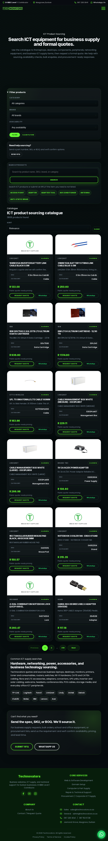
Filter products (17, 92)
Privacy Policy (38, 837)
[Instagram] (35, 793)
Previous (34, 648)
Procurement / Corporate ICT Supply (78, 796)
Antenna (85, 193)
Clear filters (28, 135)
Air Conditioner (68, 193)
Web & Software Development (78, 780)
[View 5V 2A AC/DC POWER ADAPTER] (78, 449)
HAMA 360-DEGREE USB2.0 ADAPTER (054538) (77, 605)
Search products (18, 165)
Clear (97, 229)
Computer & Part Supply (78, 788)
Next (74, 648)
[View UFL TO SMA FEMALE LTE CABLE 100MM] (30, 381)
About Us (29, 809)
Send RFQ (15, 154)
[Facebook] (23, 793)
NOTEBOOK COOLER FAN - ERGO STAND (78, 536)
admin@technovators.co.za (85, 814)
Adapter (32, 193)
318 (63, 648)
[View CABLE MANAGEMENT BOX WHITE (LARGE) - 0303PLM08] (30, 449)
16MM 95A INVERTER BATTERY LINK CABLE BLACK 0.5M (27, 264)
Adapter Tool (48, 193)
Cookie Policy (69, 837)
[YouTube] (29, 793)
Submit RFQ (22, 746)
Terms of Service (54, 837)
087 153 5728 (84, 818)
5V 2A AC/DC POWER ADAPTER (73, 467)
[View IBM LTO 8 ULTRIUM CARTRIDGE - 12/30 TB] (78, 313)
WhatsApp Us (99, 2)
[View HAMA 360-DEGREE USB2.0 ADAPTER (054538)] (78, 585)
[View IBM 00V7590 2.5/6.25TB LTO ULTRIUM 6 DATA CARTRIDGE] (30, 313)
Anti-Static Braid (19, 199)
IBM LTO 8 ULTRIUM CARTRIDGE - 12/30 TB (77, 332)
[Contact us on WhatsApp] (101, 834)
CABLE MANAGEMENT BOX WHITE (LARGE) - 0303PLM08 (27, 468)
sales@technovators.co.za (82, 809)
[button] (103, 8)
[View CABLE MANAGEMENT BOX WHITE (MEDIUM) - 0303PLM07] (78, 381)
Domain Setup (78, 784)
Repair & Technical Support (78, 792)
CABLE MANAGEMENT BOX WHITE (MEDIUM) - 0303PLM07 (75, 400)
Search (54, 180)
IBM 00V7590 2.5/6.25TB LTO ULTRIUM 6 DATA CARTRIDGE (29, 332)
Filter (15, 135)
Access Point (17, 193)
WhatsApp (42, 295)
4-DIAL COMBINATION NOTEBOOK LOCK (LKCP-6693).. (29, 605)
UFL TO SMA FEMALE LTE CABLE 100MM (29, 399)
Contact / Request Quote (29, 813)
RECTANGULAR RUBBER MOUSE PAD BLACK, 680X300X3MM (27, 537)
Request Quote (21, 295)
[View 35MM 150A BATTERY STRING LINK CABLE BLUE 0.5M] (78, 244)
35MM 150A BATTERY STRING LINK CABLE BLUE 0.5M (75, 264)
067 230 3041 (82, 2)
